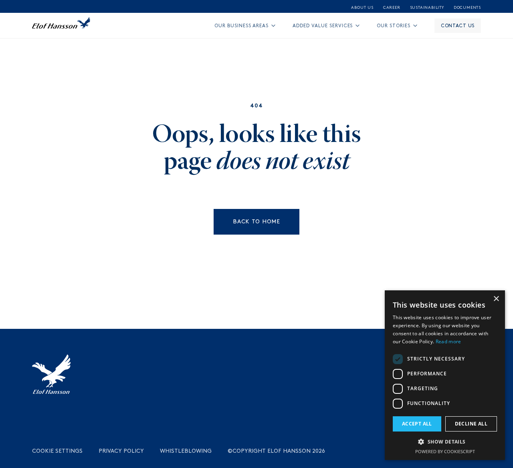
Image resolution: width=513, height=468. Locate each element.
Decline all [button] (471, 423)
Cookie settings (57, 451)
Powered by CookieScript (445, 451)
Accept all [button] (417, 423)
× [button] (496, 299)
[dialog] (445, 375)
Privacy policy (121, 451)
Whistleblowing (186, 451)
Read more (448, 341)
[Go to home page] (61, 25)
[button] (445, 441)
